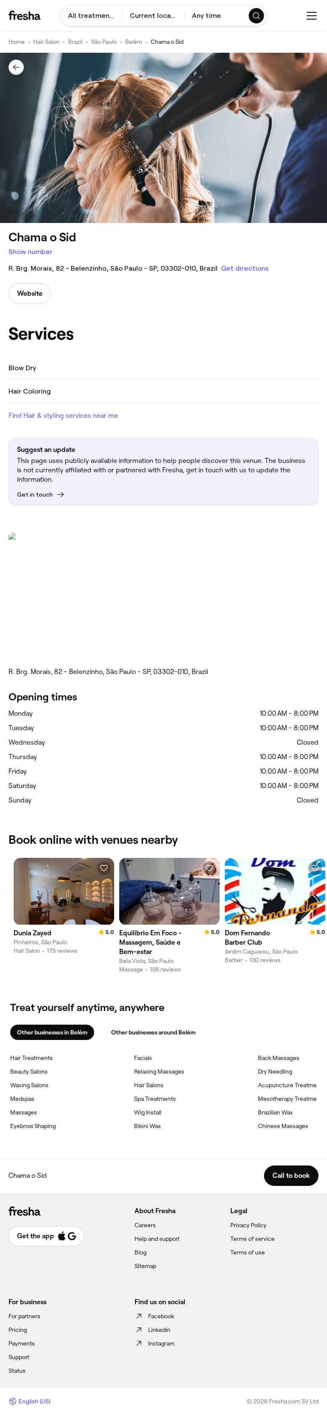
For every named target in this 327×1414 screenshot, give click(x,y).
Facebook (161, 1316)
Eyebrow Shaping (33, 1126)
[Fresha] (24, 15)
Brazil (75, 41)
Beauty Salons (29, 1071)
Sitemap (145, 1266)
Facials (143, 1057)
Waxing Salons (29, 1085)
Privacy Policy (248, 1225)
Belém (133, 41)
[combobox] (91, 16)
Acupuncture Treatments (291, 1085)
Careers (145, 1225)
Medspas (22, 1098)
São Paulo (104, 41)
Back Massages (278, 1057)
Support (19, 1357)
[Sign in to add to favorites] (104, 868)
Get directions (245, 268)
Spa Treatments (155, 1098)
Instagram (161, 1343)
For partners (24, 1316)
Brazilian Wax (275, 1112)
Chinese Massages (283, 1126)
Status (17, 1370)
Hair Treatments (31, 1057)
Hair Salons (149, 1085)
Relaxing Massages (159, 1071)
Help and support (157, 1238)
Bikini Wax (147, 1126)
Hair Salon (46, 41)
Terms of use (247, 1252)
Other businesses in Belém (52, 1032)
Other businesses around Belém (153, 1032)
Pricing (18, 1329)
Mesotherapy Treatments (291, 1098)
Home (17, 41)
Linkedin (159, 1329)
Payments (22, 1343)
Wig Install (147, 1112)
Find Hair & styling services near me (63, 415)
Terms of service (252, 1238)
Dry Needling (275, 1071)
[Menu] (311, 16)
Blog (140, 1252)
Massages (23, 1112)
